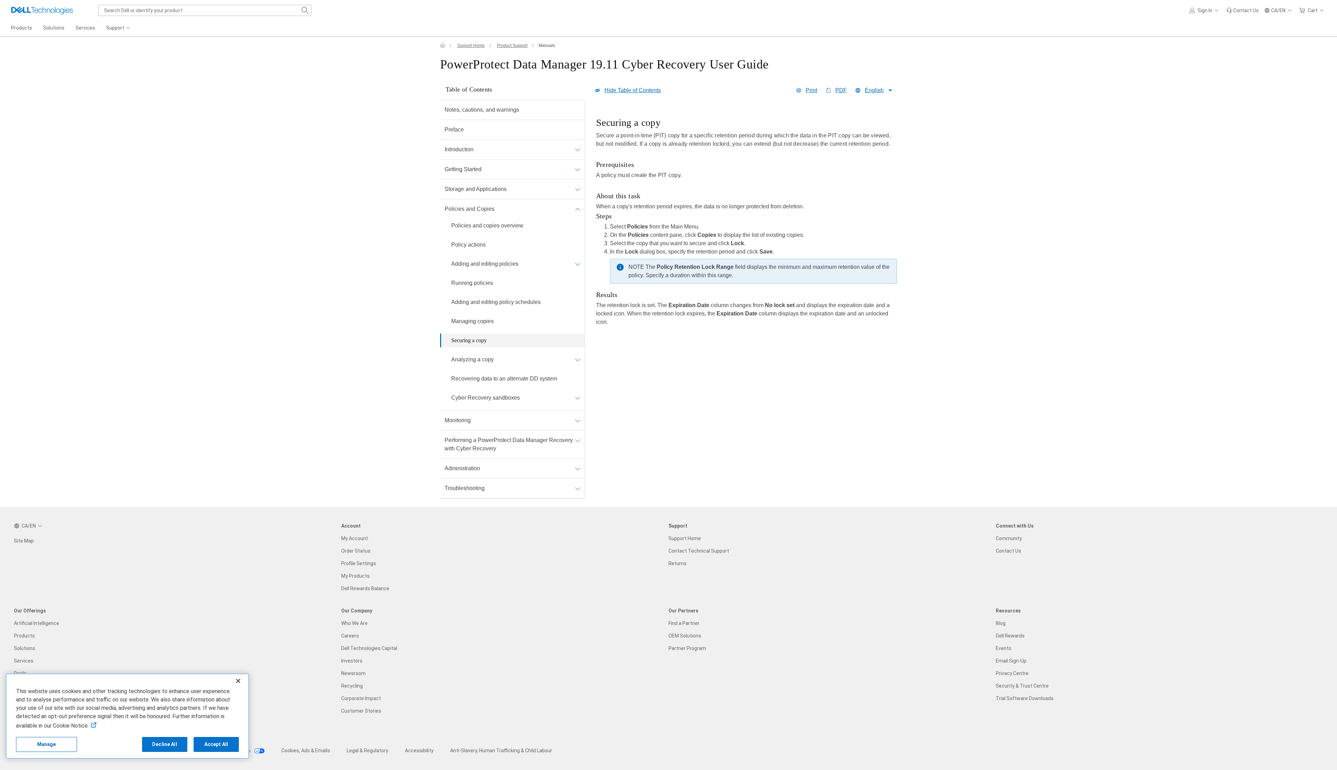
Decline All (164, 744)
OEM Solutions (684, 636)
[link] (1242, 10)
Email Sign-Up (1011, 661)
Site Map (24, 541)
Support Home (471, 45)
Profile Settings (358, 563)
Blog (1001, 623)
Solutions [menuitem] (53, 28)
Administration (462, 468)
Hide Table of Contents (632, 90)
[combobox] (204, 10)
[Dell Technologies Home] (42, 10)
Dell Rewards (1010, 636)
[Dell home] (442, 45)
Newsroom (353, 673)
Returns (677, 563)
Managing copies (472, 321)
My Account (354, 538)
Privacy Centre (1012, 673)
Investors (351, 661)
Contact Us (1008, 551)
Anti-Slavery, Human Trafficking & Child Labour (501, 750)
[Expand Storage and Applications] (577, 189)
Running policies (472, 283)
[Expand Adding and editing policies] (577, 264)
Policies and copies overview (487, 225)
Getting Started (463, 169)
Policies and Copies (469, 209)
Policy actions (468, 245)
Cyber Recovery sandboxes (485, 398)
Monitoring (458, 420)
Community (1009, 538)
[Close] (238, 681)
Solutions (24, 648)
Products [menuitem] (21, 28)
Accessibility (419, 750)
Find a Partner (683, 623)
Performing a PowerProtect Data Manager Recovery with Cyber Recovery (509, 444)
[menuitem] (119, 28)
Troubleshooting (465, 488)
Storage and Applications (476, 189)
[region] (746, 220)
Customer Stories (361, 711)
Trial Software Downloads (1025, 698)
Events (1003, 648)
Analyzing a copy (472, 359)
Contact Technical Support (698, 551)
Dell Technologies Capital (369, 648)
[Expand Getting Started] (577, 169)
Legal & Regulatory (367, 750)
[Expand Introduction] (577, 149)
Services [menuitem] (85, 28)
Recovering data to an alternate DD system (504, 379)
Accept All (216, 744)
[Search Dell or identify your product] (305, 10)
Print (811, 90)
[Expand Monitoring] (577, 420)
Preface (454, 130)
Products (24, 636)
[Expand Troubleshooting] (577, 488)
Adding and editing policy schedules (496, 302)
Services (23, 661)
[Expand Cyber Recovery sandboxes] (577, 398)
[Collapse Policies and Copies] (577, 209)
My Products (355, 576)
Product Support (512, 45)
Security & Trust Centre (1022, 686)
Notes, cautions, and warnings (482, 110)
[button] (1205, 10)
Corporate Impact (361, 698)
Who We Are (354, 623)
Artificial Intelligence (36, 623)
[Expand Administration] (577, 468)
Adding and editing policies (484, 264)
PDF (841, 90)
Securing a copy (469, 340)
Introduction (459, 149)
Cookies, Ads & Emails (305, 750)
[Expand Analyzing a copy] (577, 359)
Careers (350, 636)
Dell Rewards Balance (365, 588)
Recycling (352, 686)
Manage (46, 744)
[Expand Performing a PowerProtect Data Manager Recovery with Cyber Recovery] (577, 440)
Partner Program (687, 648)
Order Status (355, 551)
